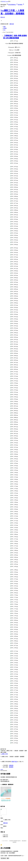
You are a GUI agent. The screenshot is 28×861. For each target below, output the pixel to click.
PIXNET (6, 840)
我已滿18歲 (3, 858)
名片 (4, 29)
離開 (8, 858)
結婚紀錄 (11, 765)
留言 (16, 761)
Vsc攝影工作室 (4, 753)
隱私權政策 (24, 840)
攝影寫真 (12, 24)
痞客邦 (13, 761)
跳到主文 (3, 17)
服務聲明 (14, 842)
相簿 (4, 26)
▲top (2, 769)
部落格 (5, 28)
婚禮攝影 (11, 767)
